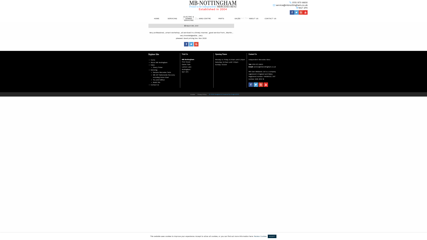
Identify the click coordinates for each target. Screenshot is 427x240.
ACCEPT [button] (272, 236)
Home (156, 18)
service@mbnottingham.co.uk (292, 5)
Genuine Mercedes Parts (162, 72)
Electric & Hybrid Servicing (188, 18)
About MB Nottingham (159, 62)
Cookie (192, 94)
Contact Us (270, 18)
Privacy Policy (202, 94)
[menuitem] (156, 18)
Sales (237, 18)
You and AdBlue (159, 80)
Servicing (172, 18)
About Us (253, 18)
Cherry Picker (158, 67)
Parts (221, 18)
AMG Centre (205, 18)
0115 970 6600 (300, 2)
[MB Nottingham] (213, 5)
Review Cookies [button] (260, 236)
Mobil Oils (156, 82)
